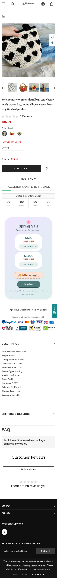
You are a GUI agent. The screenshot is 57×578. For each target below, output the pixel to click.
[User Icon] (43, 4)
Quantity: (6, 147)
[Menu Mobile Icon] (3, 4)
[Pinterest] (4, 532)
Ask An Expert (39, 310)
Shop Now (29, 284)
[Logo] (28, 4)
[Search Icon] (12, 4)
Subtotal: (6, 159)
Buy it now (28, 179)
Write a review (29, 469)
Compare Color (46, 72)
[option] (28, 50)
